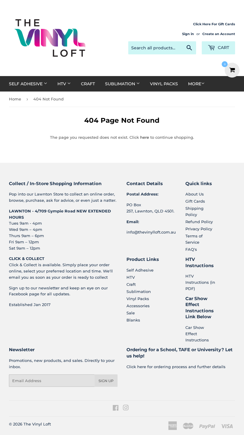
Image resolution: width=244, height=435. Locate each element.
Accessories (138, 305)
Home (15, 99)
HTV (62, 83)
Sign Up (106, 381)
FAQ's (191, 249)
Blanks (133, 320)
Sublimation (120, 83)
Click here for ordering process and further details (176, 366)
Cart (223, 47)
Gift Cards (195, 201)
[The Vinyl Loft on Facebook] (115, 408)
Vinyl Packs (164, 83)
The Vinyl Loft (37, 424)
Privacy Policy (198, 228)
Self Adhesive (26, 83)
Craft (88, 83)
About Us (194, 194)
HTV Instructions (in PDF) (200, 282)
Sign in (188, 34)
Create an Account (218, 34)
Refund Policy (199, 221)
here (144, 137)
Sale (130, 313)
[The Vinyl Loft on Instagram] (126, 408)
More (194, 83)
